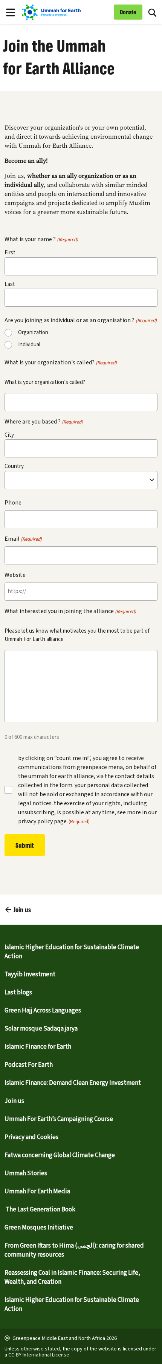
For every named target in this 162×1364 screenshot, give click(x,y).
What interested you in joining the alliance (70, 611)
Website (15, 575)
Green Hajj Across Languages (43, 1010)
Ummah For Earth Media (37, 1191)
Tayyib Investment (30, 974)
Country (14, 466)
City (9, 435)
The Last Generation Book (40, 1209)
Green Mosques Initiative (39, 1227)
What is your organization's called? (61, 362)
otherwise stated (40, 1349)
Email (23, 539)
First (10, 253)
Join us (14, 1101)
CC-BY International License (38, 1355)
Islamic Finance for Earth (38, 1046)
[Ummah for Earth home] (66, 12)
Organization (33, 332)
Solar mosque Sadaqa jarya (41, 1028)
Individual (29, 345)
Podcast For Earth (29, 1064)
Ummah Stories (26, 1173)
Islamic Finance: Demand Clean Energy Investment (73, 1082)
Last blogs (18, 992)
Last (10, 284)
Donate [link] (128, 12)
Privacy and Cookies (31, 1137)
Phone (13, 503)
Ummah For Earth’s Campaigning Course (59, 1119)
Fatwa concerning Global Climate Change (60, 1155)
